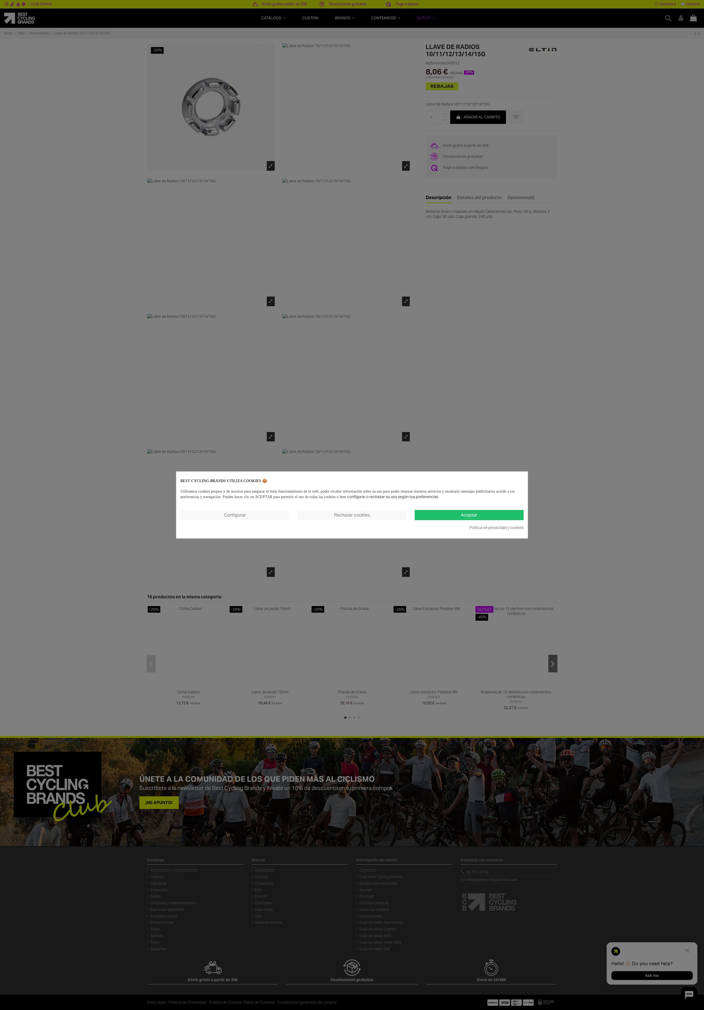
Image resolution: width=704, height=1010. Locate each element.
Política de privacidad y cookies (496, 527)
